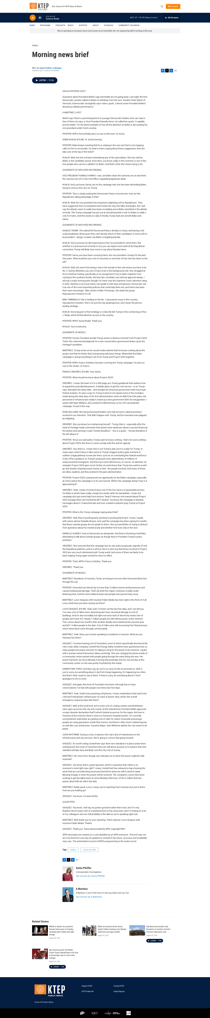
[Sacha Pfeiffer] (67, 873)
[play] (33, 17)
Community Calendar (129, 25)
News (32, 25)
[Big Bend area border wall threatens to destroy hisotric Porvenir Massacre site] (137, 930)
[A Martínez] (67, 894)
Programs (45, 25)
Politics (35, 45)
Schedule (108, 25)
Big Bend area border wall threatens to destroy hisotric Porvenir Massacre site (158, 929)
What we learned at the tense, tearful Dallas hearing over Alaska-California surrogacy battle (112, 929)
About (96, 25)
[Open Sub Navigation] (37, 25)
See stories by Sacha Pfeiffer (90, 875)
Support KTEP (87, 986)
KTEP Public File (88, 991)
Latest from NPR (89, 850)
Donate (174, 6)
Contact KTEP (119, 986)
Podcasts (60, 25)
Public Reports (119, 991)
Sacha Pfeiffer (46, 68)
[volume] (40, 17)
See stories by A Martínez (89, 896)
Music (71, 25)
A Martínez (57, 68)
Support (83, 25)
